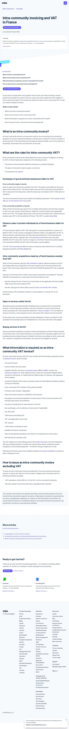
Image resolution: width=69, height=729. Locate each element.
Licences (55, 634)
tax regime (19, 172)
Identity (21, 642)
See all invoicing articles (10, 528)
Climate (21, 628)
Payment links (23, 654)
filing (21, 249)
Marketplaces (40, 635)
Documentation (40, 694)
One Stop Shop (14, 246)
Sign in (54, 671)
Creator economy (41, 647)
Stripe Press (56, 655)
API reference (40, 696)
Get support (56, 664)
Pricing (21, 614)
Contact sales (18, 571)
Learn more (6, 46)
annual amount (38, 237)
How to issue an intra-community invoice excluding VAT (20, 84)
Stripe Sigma (23, 665)
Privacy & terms (57, 627)
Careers (54, 650)
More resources (8, 9)
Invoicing (19, 9)
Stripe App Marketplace (43, 680)
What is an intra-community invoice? (14, 74)
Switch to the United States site (36, 725)
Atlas (20, 616)
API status (39, 699)
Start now (7, 571)
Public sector (40, 669)
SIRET (46, 370)
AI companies (40, 644)
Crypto (21, 632)
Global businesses (41, 630)
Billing (21, 621)
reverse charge (43, 311)
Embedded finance (41, 625)
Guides (54, 614)
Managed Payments (25, 651)
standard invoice (10, 359)
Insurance (38, 658)
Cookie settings (57, 639)
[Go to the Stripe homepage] (5, 611)
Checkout (22, 625)
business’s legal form (12, 373)
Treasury (22, 672)
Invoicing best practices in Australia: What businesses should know (25, 536)
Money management (42, 637)
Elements (22, 637)
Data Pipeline (23, 635)
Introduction (7, 71)
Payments (22, 656)
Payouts (21, 658)
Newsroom (55, 653)
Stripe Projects (40, 706)
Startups (38, 616)
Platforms (39, 640)
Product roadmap (57, 648)
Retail (37, 672)
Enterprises (39, 614)
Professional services (42, 667)
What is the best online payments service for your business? (23, 538)
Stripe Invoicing (41, 442)
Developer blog (40, 708)
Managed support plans (59, 666)
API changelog (40, 701)
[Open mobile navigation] (65, 3)
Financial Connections (25, 640)
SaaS (37, 642)
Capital (21, 623)
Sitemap (54, 637)
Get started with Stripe (11, 27)
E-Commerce (40, 623)
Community (55, 621)
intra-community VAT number (46, 287)
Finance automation (41, 628)
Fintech (38, 649)
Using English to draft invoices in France (17, 534)
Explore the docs (41, 591)
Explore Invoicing (8, 591)
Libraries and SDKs (41, 703)
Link (20, 649)
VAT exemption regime (35, 263)
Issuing (21, 647)
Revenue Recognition (25, 663)
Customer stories (57, 616)
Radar (21, 661)
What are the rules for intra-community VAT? (17, 78)
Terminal (21, 670)
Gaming (38, 651)
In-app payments (41, 632)
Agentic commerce (41, 618)
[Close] (66, 720)
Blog (53, 618)
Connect (21, 630)
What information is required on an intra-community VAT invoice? (23, 81)
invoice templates (48, 451)
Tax (20, 668)
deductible (53, 216)
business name (31, 370)
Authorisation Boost (25, 618)
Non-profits (39, 665)
